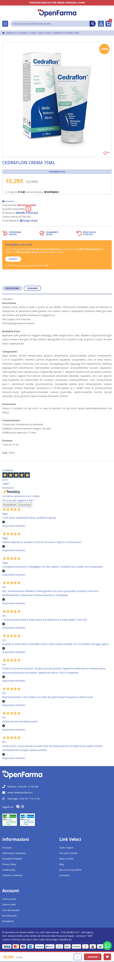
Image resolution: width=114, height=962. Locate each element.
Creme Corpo (44, 32)
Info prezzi (9, 201)
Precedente (9, 504)
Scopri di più (30, 220)
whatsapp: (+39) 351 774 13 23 (23, 798)
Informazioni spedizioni (14, 853)
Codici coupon (66, 847)
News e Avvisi (66, 858)
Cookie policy (8, 869)
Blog (61, 864)
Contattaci (64, 875)
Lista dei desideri (11, 910)
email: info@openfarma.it (20, 792)
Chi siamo (7, 847)
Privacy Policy (9, 864)
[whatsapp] (107, 945)
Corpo (33, 32)
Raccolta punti (9, 915)
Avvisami (93, 956)
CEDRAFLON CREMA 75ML (66, 32)
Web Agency (87, 932)
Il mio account (9, 898)
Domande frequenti (12, 858)
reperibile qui (65, 939)
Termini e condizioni (12, 875)
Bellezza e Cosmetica (17, 32)
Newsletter (8, 921)
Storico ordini (9, 904)
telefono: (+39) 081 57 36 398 (22, 786)
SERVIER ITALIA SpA (27, 212)
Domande (32, 288)
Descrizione (12, 288)
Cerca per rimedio (68, 853)
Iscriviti (13, 259)
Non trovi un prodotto (70, 869)
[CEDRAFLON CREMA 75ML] (57, 99)
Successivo (25, 504)
